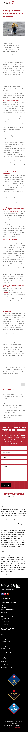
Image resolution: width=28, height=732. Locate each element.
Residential (20, 18)
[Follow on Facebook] (2, 594)
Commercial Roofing (6, 667)
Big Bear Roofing (8, 18)
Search (22, 384)
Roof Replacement (6, 658)
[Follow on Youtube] (8, 594)
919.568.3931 (4, 624)
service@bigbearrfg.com (7, 589)
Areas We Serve (5, 598)
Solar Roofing (4, 664)
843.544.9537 (4, 612)
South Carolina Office (9, 602)
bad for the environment (13, 211)
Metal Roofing (5, 661)
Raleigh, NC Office (7, 616)
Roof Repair (4, 654)
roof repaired (8, 125)
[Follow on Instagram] (5, 594)
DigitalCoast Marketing (14, 727)
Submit (6, 485)
